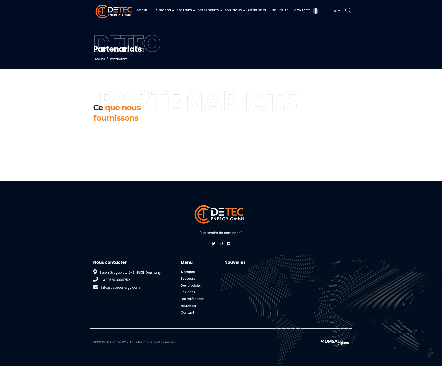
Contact (187, 312)
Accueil (99, 59)
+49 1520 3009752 (115, 280)
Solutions (188, 292)
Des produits (191, 285)
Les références (192, 299)
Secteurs (188, 278)
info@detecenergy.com (120, 287)
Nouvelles (188, 305)
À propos (188, 272)
